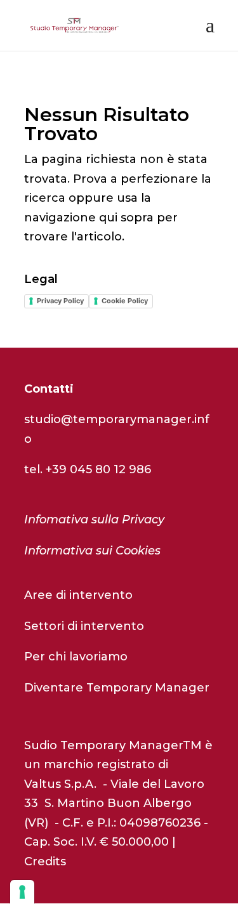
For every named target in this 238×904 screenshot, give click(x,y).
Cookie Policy (125, 300)
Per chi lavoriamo (76, 657)
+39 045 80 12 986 (98, 469)
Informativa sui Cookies (92, 551)
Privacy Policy (60, 300)
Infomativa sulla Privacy (94, 520)
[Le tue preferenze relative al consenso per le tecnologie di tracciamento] (22, 892)
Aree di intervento (78, 595)
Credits (45, 861)
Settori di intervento (84, 626)
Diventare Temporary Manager (116, 688)
